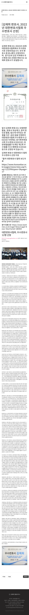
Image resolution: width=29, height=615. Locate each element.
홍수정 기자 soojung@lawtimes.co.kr (10, 238)
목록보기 (26, 576)
